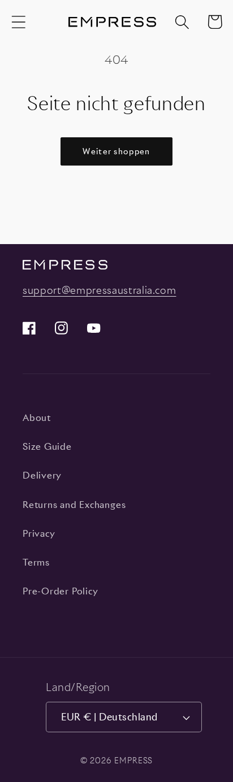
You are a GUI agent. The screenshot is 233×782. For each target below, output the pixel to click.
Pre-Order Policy (60, 591)
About (37, 417)
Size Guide (47, 446)
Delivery (42, 475)
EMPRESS (133, 760)
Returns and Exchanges (74, 504)
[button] (18, 22)
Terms (36, 562)
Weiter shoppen (116, 151)
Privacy (39, 533)
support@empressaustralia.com (99, 290)
